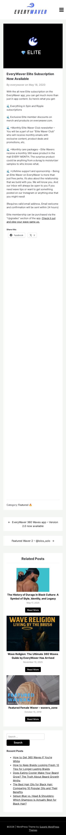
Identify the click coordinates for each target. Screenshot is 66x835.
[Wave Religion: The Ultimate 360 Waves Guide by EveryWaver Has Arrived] (33, 650)
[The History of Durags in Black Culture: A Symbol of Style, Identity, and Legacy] (32, 590)
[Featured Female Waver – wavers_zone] (33, 703)
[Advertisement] (33, 368)
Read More (33, 610)
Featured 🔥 (25, 504)
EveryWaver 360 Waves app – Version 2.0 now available (35, 524)
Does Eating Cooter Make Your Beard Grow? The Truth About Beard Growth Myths (36, 776)
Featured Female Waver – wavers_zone (33, 707)
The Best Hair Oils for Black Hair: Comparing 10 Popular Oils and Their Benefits (35, 788)
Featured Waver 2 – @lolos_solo (31, 540)
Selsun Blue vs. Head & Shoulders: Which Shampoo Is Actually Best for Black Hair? (34, 799)
